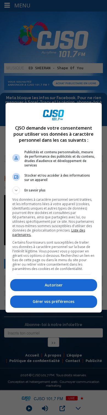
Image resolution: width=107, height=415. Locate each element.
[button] (53, 190)
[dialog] (53, 208)
